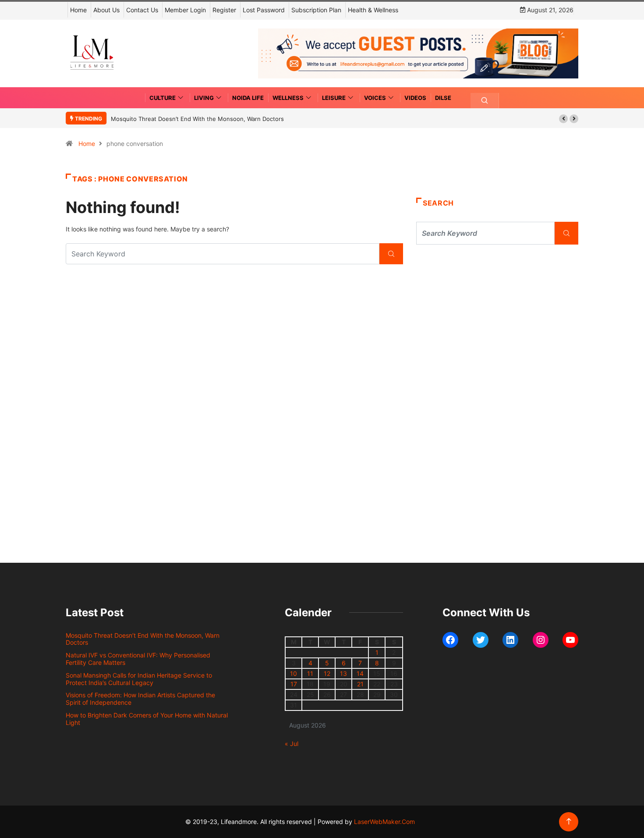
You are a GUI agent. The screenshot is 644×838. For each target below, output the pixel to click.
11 (310, 673)
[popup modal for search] (485, 100)
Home (78, 10)
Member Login (185, 10)
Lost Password (264, 10)
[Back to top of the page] (569, 821)
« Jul (291, 743)
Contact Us (142, 10)
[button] (563, 118)
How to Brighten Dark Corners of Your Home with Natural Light (147, 718)
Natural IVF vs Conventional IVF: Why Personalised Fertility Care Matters (138, 658)
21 (360, 684)
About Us (106, 10)
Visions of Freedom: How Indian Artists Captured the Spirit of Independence (140, 698)
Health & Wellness (373, 10)
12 (327, 673)
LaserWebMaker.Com (384, 821)
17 (293, 684)
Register (224, 10)
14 (360, 673)
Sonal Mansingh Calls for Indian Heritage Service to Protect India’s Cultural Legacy (139, 678)
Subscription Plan (316, 10)
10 (293, 673)
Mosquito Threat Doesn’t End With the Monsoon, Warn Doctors (197, 118)
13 (343, 673)
